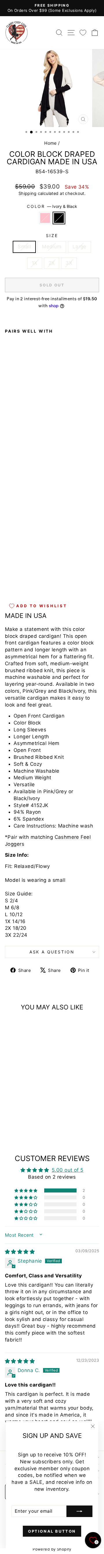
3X (69, 263)
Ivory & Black (59, 218)
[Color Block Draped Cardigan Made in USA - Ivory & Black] (15, 582)
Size (52, 235)
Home (50, 143)
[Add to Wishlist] (12, 454)
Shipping (27, 193)
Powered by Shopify (52, 1549)
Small (24, 246)
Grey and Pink (45, 218)
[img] (20, 1252)
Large (79, 246)
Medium (52, 246)
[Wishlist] (83, 32)
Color (52, 206)
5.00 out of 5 (67, 1170)
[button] (26, 1190)
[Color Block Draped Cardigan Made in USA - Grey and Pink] (8, 582)
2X (52, 263)
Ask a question (52, 951)
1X (35, 263)
